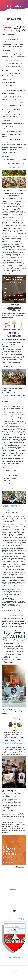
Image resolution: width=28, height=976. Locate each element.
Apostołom (7, 357)
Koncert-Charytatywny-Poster (7, 910)
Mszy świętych (21, 421)
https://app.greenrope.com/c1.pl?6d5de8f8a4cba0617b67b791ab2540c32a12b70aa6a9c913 (14, 744)
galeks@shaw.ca (15, 796)
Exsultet (4, 583)
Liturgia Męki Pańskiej (19, 429)
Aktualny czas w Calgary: (14, 957)
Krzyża (3, 434)
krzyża (19, 428)
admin (7, 22)
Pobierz (14, 910)
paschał (4, 528)
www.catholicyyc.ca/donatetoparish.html (13, 626)
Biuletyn (12, 22)
